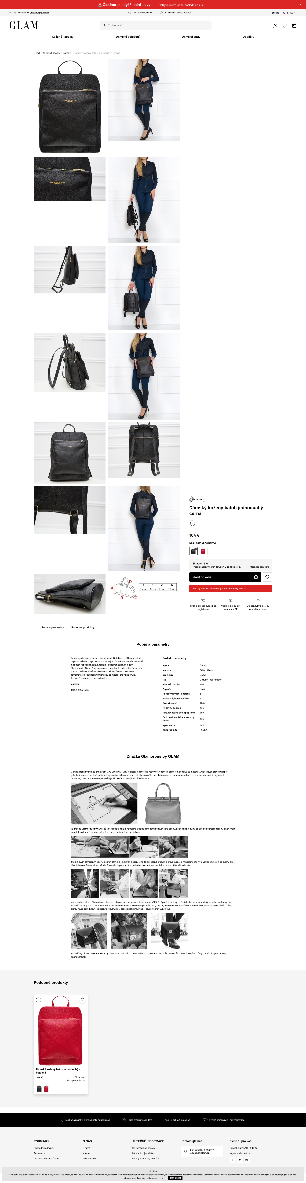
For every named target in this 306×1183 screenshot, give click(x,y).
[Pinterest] (240, 1160)
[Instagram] (246, 1160)
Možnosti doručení (259, 566)
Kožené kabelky (51, 53)
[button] (300, 5)
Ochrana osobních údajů (46, 1158)
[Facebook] (233, 1160)
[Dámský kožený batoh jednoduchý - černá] (39, 1088)
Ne (162, 1178)
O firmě (86, 1147)
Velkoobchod (89, 1158)
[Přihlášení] (275, 25)
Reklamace (39, 1153)
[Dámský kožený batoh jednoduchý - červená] (46, 1088)
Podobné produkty (82, 627)
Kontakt (275, 12)
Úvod (37, 53)
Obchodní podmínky (44, 1147)
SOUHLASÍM (175, 1178)
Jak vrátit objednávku (142, 1153)
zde (154, 1178)
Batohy (67, 53)
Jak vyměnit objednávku (144, 1147)
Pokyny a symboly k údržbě (145, 1158)
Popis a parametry (53, 627)
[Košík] (294, 25)
